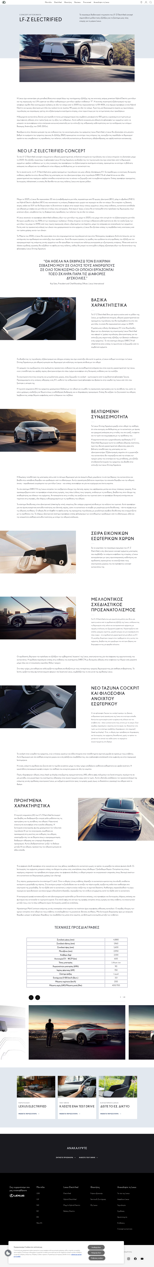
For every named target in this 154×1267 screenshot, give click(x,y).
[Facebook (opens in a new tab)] (135, 1258)
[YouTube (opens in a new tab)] (142, 1258)
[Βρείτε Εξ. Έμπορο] (141, 2)
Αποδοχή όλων (96, 1247)
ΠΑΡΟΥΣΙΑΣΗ (24, 1103)
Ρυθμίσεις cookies (97, 1258)
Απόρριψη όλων (96, 1253)
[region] (66, 1252)
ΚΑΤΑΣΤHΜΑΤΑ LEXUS (109, 1103)
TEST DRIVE (64, 1103)
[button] (8, 2)
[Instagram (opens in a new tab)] (128, 1258)
